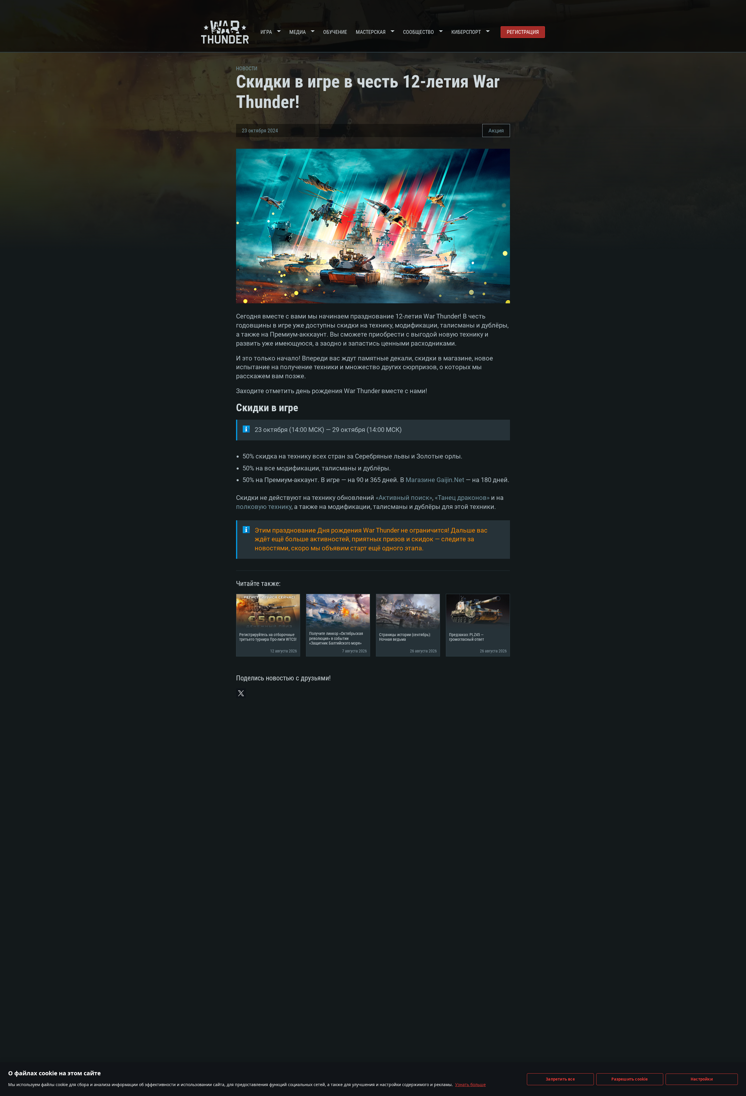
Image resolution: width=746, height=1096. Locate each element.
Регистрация (523, 32)
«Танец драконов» (462, 497)
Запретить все (560, 1079)
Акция (496, 130)
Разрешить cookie (629, 1079)
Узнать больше (470, 1084)
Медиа (297, 32)
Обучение (335, 32)
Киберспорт (466, 32)
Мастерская (371, 32)
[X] (241, 693)
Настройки (702, 1079)
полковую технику (263, 506)
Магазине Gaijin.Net (435, 480)
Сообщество (418, 32)
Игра (266, 32)
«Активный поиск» (404, 497)
